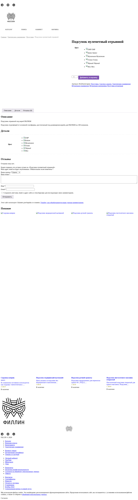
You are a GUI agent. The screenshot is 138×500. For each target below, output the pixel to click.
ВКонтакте (9, 462)
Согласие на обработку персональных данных (22, 471)
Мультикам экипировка (98, 86)
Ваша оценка (6, 172)
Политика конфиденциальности (17, 469)
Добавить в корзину (88, 77)
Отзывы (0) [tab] (27, 110)
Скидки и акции (105, 84)
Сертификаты (10, 479)
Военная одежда (11, 443)
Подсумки (30, 37)
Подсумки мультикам (115, 86)
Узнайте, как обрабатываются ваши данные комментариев (61, 202)
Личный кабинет (11, 458)
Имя (3, 186)
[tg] (2, 5)
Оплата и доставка (12, 483)
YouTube (8, 460)
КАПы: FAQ (9, 487)
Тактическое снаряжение (16, 37)
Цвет (77, 48)
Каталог (8, 441)
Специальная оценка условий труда (18, 489)
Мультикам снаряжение (80, 86)
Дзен (7, 464)
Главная (3, 37)
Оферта (8, 473)
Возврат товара (10, 450)
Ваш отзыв (5, 174)
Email (3, 189)
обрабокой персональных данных (34, 494)
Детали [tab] (17, 110)
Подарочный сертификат (14, 452)
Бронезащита (10, 445)
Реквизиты (9, 468)
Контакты (8, 477)
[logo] (11, 18)
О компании (9, 485)
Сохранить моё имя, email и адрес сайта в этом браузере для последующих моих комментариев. (38, 193)
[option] (111, 49)
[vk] (14, 5)
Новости (8, 481)
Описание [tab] (7, 110)
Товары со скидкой (12, 454)
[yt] (8, 5)
